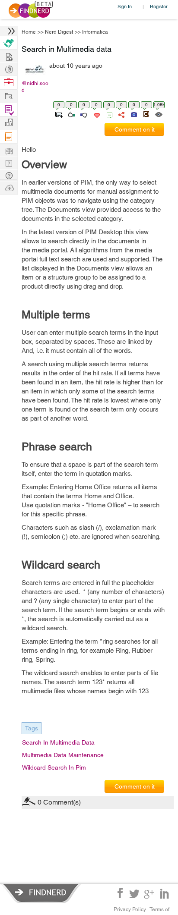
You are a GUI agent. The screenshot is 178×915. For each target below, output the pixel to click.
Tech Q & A (8, 162)
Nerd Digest (59, 32)
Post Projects (8, 55)
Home (29, 32)
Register (159, 6)
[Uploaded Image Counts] (133, 114)
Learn (8, 137)
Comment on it (134, 129)
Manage (8, 109)
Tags (31, 728)
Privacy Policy (130, 909)
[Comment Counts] (108, 114)
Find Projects (8, 95)
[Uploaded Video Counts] (146, 114)
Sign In (125, 6)
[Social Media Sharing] (120, 114)
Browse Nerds (8, 68)
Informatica (95, 32)
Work (8, 82)
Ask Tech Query (8, 175)
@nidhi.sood (35, 86)
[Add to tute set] (58, 114)
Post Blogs (8, 187)
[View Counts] (158, 114)
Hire (8, 43)
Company (8, 122)
